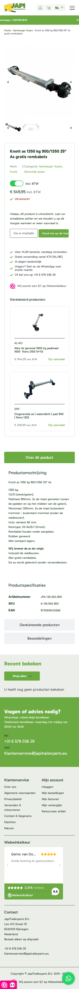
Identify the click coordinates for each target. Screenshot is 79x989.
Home (7, 30)
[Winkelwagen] (48, 8)
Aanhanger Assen (23, 30)
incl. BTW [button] (32, 183)
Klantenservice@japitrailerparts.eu (35, 753)
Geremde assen (34, 172)
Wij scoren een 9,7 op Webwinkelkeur (41, 286)
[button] (8, 82)
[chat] (68, 978)
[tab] (39, 457)
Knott (13, 172)
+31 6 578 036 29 (19, 741)
